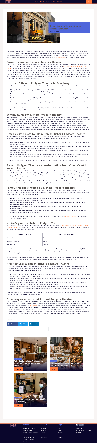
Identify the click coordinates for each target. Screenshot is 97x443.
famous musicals (70, 216)
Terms (47, 1)
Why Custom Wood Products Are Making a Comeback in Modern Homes (28, 363)
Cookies (53, 1)
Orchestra (52, 23)
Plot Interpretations (28, 437)
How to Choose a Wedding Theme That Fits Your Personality (64, 364)
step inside (33, 305)
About (42, 1)
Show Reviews (27, 442)
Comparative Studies (29, 428)
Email (42, 435)
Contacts (60, 1)
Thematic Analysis (28, 439)
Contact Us (43, 437)
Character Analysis (28, 435)
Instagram (43, 430)
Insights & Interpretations (30, 432)
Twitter (42, 432)
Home (36, 1)
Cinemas (18, 359)
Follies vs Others (27, 430)
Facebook (43, 428)
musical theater (61, 57)
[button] (12, 324)
